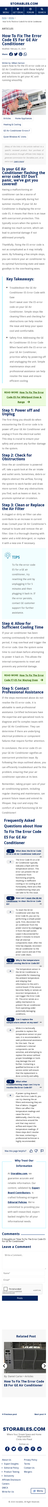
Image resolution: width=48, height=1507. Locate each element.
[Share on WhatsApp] (25, 54)
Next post (39, 1414)
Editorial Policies (17, 1202)
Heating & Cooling (12, 124)
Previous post (10, 1414)
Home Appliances (23, 118)
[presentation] (4, 1366)
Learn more (19, 161)
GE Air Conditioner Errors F (16, 130)
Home (4, 18)
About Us (6, 1460)
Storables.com (19, 1173)
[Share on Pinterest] (21, 54)
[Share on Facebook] (11, 54)
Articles (11, 18)
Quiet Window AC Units (14, 137)
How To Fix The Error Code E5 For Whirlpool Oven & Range (25, 397)
